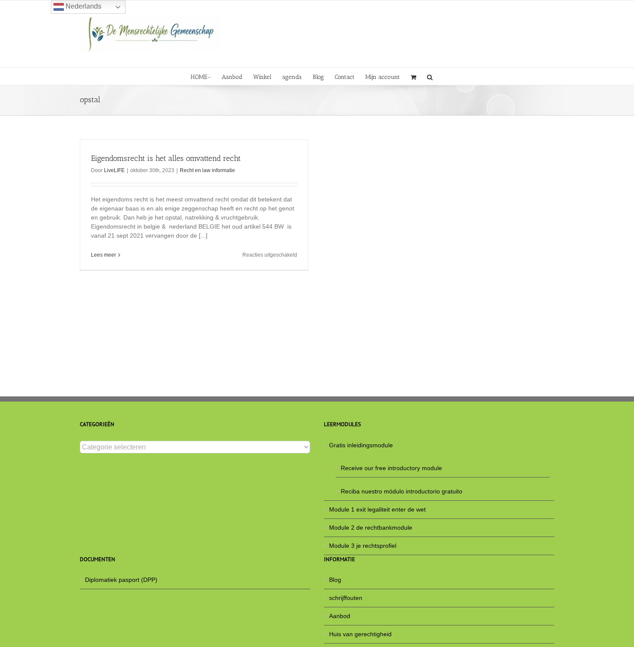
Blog (335, 579)
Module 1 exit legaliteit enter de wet (377, 509)
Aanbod (339, 615)
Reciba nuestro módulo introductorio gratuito (401, 491)
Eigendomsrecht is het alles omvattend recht (166, 158)
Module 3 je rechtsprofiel (362, 545)
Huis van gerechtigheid (360, 634)
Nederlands (82, 6)
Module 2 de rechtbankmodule (370, 527)
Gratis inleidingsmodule (361, 445)
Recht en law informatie (207, 170)
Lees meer (103, 255)
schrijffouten (345, 597)
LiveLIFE (114, 170)
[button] (430, 76)
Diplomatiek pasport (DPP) (121, 579)
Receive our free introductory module (391, 468)
